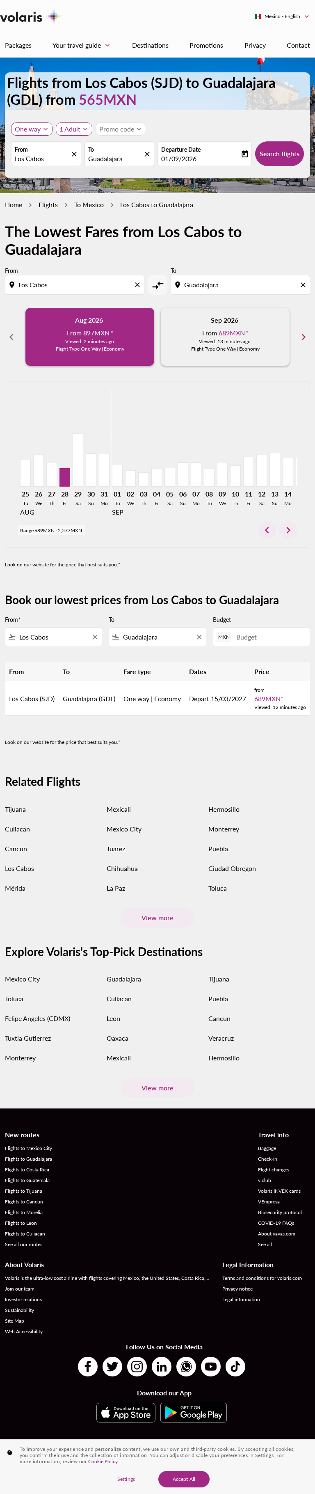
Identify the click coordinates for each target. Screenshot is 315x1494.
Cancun (16, 848)
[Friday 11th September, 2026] (248, 472)
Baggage (267, 1148)
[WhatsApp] (186, 1366)
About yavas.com (276, 1234)
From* (13, 619)
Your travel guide (82, 45)
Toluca (217, 888)
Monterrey (223, 829)
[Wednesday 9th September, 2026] (222, 475)
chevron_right (303, 337)
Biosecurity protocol (280, 1212)
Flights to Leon (21, 1223)
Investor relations (23, 1299)
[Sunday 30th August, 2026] (91, 470)
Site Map (14, 1321)
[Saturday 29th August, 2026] (78, 460)
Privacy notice (237, 1289)
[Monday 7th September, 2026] (196, 474)
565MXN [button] (108, 99)
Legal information (241, 1299)
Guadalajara (105, 158)
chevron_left (11, 337)
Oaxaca (117, 1038)
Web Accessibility (24, 1331)
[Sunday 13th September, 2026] (274, 469)
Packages (18, 45)
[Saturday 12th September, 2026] (261, 471)
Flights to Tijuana (23, 1191)
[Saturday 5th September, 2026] (169, 477)
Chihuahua (122, 868)
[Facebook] (88, 1366)
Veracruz (221, 1038)
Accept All (184, 1479)
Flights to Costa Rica (27, 1169)
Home (13, 204)
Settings (126, 1479)
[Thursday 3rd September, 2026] (143, 479)
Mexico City (124, 829)
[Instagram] (137, 1366)
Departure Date (181, 149)
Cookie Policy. (103, 1461)
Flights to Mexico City (28, 1148)
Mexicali (119, 809)
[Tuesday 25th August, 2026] (25, 473)
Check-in (267, 1159)
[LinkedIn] (161, 1366)
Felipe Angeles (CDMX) (37, 1018)
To (91, 149)
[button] (74, 129)
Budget (222, 619)
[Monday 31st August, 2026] (104, 470)
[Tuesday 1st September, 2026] (117, 476)
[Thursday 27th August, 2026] (51, 475)
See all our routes (23, 1244)
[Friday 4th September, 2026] (156, 477)
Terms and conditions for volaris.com (262, 1278)
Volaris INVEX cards (279, 1191)
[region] (157, 1466)
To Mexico (89, 204)
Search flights (279, 153)
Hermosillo (224, 809)
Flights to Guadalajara (28, 1159)
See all (265, 1244)
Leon (113, 1018)
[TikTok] (235, 1366)
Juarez (116, 848)
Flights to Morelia (24, 1212)
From (21, 149)
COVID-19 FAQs (276, 1223)
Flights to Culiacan (25, 1234)
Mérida (15, 888)
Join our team (19, 1289)
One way (28, 129)
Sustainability (19, 1310)
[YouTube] (211, 1366)
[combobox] (75, 285)
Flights (48, 204)
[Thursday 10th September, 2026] (235, 476)
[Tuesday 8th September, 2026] (209, 477)
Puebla (218, 848)
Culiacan (17, 829)
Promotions (206, 45)
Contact (298, 45)
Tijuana (15, 809)
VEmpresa (269, 1201)
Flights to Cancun (24, 1201)
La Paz (116, 888)
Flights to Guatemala (27, 1180)
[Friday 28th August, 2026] (64, 477)
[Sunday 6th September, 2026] (183, 474)
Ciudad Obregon (232, 868)
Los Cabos (29, 158)
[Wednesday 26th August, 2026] (38, 470)
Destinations (150, 45)
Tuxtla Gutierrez (28, 1038)
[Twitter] (112, 1366)
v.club (264, 1180)
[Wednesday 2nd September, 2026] (130, 478)
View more (157, 917)
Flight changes (273, 1169)
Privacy (255, 45)
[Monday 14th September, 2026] (288, 472)
